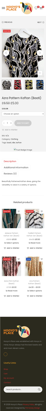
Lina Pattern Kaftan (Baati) (34, 282)
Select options (13, 243)
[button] (9, 129)
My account (9, 378)
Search (39, 389)
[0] (36, 8)
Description (10, 161)
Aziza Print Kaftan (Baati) (11, 282)
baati (9, 142)
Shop (6, 369)
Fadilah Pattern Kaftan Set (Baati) (34, 234)
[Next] (40, 53)
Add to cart (23, 123)
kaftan (19, 142)
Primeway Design (32, 408)
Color (5, 108)
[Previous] (6, 53)
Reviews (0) (10, 173)
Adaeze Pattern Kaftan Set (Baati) (11, 234)
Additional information (16, 167)
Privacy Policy (28, 404)
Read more (35, 243)
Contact (7, 382)
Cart (5, 373)
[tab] (23, 161)
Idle (13, 142)
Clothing (14, 139)
